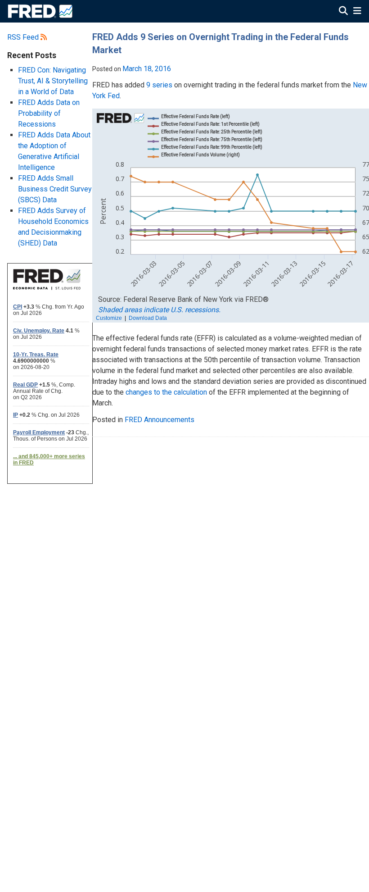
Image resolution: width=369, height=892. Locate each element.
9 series (159, 85)
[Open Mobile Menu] (357, 11)
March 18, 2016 (146, 68)
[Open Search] (343, 11)
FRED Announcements (159, 419)
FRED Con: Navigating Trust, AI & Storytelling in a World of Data (53, 81)
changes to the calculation (166, 392)
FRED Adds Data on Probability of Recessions (49, 113)
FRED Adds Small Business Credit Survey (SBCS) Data (55, 189)
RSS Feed (23, 37)
